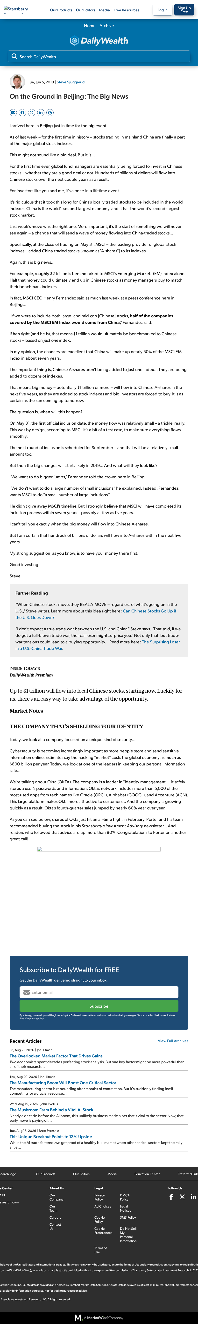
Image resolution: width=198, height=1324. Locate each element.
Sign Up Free (184, 9)
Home (90, 25)
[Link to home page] (20, 9)
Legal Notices (125, 1208)
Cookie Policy (99, 1219)
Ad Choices (102, 1206)
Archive (106, 25)
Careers (55, 1217)
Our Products (61, 9)
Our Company (57, 1197)
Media (104, 9)
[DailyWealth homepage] (99, 41)
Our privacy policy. (34, 1018)
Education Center (147, 1174)
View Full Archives (173, 1040)
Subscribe (99, 1006)
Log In (163, 9)
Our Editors (85, 9)
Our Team (53, 1208)
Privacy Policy (99, 1197)
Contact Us (55, 1226)
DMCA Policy (125, 1197)
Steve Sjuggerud (71, 81)
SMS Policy (128, 1217)
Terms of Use (100, 1250)
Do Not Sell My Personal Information (128, 1234)
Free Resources (126, 9)
